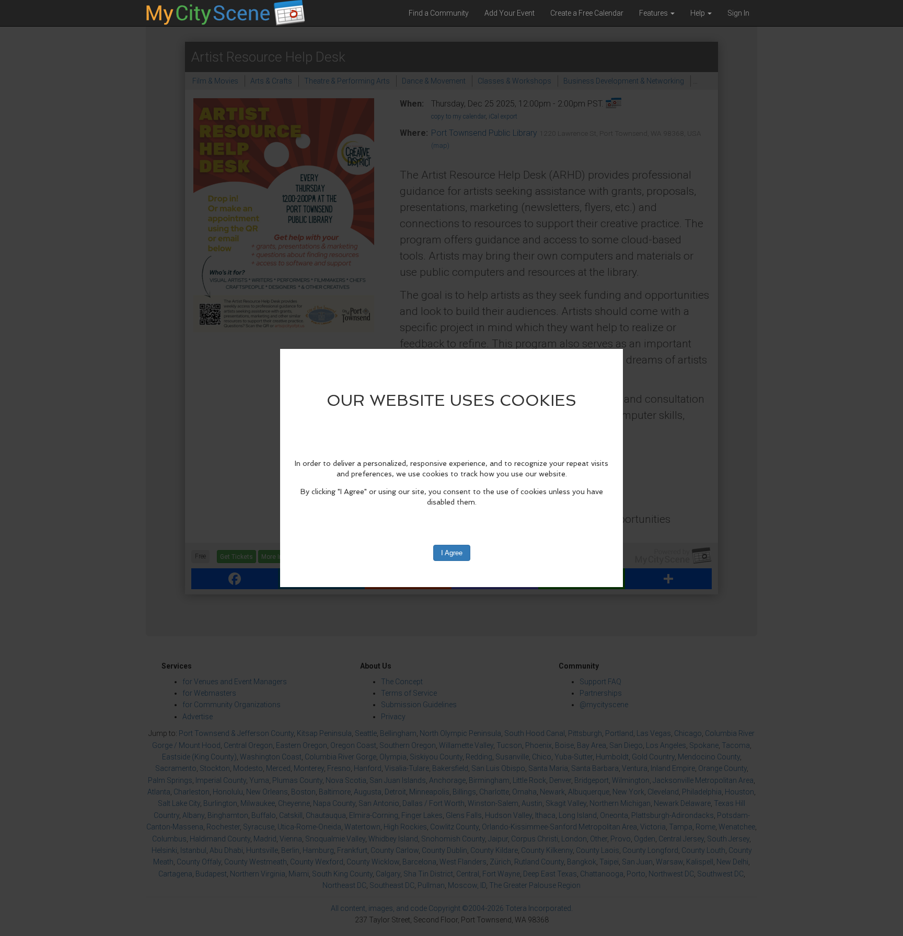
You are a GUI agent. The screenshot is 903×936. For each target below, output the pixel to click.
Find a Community (439, 13)
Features (654, 13)
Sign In (738, 13)
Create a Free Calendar (586, 13)
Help (698, 13)
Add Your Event (509, 13)
